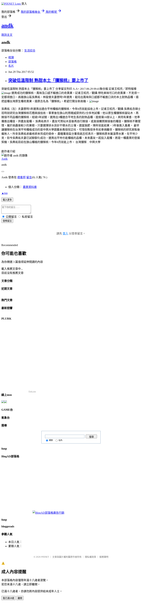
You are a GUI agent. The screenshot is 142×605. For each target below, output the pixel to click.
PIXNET (45, 557)
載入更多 (7, 199)
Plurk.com (32, 391)
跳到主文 (6, 34)
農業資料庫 (30, 187)
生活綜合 (29, 50)
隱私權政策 (90, 557)
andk (7, 25)
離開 (20, 598)
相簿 (11, 57)
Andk (4, 158)
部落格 (12, 61)
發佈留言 (7, 221)
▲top (4, 193)
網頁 (51, 440)
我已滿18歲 (8, 598)
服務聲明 (103, 557)
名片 (11, 65)
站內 (60, 440)
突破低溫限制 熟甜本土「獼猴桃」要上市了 (48, 80)
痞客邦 (21, 177)
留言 (29, 177)
